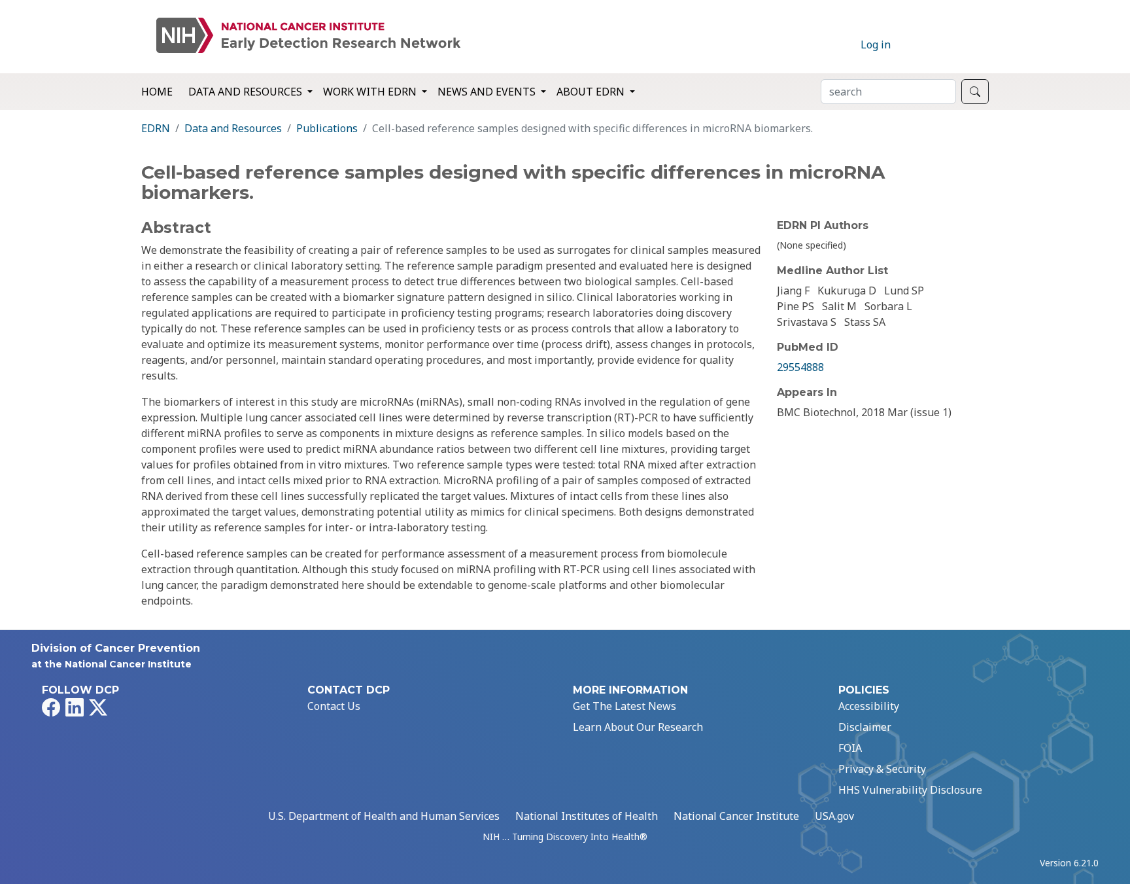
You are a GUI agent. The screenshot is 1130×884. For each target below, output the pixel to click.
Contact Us (333, 706)
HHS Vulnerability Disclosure (910, 790)
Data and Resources (233, 128)
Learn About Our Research (638, 727)
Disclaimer (864, 727)
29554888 (800, 367)
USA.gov (834, 816)
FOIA (850, 748)
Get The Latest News (624, 706)
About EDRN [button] (591, 91)
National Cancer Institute (736, 816)
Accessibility (868, 706)
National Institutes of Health (586, 816)
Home (157, 91)
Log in (876, 44)
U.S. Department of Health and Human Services (384, 816)
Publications (327, 128)
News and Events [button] (487, 91)
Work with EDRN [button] (371, 91)
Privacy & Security (882, 769)
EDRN (155, 128)
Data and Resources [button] (246, 91)
